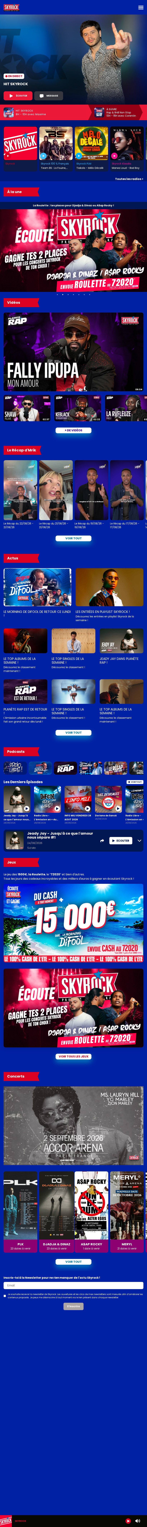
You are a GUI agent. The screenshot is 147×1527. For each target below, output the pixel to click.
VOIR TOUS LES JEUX (73, 1056)
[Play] (128, 1521)
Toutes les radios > (129, 179)
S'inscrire (73, 1306)
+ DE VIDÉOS (73, 430)
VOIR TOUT (73, 733)
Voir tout (73, 538)
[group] (73, 1521)
